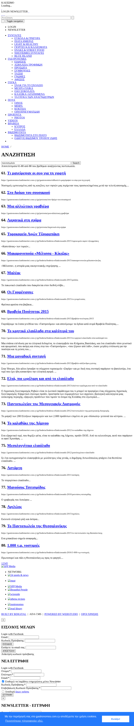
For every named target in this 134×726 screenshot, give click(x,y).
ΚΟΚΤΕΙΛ (20, 108)
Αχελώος (14, 507)
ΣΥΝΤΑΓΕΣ (14, 35)
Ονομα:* (5, 671)
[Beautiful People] (18, 589)
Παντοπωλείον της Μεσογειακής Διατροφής (43, 404)
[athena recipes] (16, 599)
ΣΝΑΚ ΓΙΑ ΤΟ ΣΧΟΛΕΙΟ (28, 85)
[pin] (4, 14)
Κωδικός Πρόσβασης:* (13, 684)
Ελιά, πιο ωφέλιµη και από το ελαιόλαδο (40, 378)
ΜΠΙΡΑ (18, 105)
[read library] (15, 608)
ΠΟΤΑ (11, 100)
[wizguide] (14, 594)
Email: (4, 637)
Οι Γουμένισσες (20, 292)
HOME (5, 146)
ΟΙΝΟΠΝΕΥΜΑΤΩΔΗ (27, 111)
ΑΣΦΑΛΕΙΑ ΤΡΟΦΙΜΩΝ (28, 64)
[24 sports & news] (18, 575)
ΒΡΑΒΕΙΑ (13, 123)
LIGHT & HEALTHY (26, 44)
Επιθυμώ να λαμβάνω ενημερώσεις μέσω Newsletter (33, 681)
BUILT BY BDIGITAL (13, 614)
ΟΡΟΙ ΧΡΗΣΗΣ (89, 614)
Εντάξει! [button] (115, 719)
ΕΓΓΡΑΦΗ (7, 695)
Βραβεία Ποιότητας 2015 (28, 311)
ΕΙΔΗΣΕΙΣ (20, 61)
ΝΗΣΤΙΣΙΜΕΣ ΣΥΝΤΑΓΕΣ (29, 53)
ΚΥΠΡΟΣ (19, 126)
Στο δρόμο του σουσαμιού (28, 192)
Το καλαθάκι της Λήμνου (28, 423)
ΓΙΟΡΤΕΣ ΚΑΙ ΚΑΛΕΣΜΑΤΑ (30, 47)
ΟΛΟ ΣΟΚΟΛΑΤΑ (24, 91)
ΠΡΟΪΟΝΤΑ (14, 114)
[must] (11, 580)
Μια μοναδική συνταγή (26, 356)
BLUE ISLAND (23, 56)
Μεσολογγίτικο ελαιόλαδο (28, 445)
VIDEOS (13, 120)
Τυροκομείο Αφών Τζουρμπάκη (33, 234)
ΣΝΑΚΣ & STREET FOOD (29, 50)
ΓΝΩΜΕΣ (19, 76)
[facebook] (1, 14)
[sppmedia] (8, 566)
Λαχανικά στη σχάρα (24, 220)
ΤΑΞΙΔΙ (18, 73)
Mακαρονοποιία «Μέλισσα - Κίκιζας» (38, 253)
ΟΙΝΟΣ (18, 103)
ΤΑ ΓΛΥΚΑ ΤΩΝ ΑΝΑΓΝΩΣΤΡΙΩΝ (34, 97)
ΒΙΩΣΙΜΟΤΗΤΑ (17, 132)
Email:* (5, 678)
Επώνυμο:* (7, 674)
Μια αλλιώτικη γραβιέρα (28, 206)
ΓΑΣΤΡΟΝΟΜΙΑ (17, 58)
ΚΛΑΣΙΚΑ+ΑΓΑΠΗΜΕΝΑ (29, 94)
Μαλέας (13, 273)
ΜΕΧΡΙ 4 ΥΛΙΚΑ (23, 88)
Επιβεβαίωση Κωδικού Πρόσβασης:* (20, 688)
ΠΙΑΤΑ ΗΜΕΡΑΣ (23, 41)
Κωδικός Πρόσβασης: (12, 640)
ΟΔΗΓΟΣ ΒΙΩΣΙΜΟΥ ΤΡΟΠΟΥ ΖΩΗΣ (35, 138)
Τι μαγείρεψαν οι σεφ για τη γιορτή (36, 173)
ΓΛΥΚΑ (12, 82)
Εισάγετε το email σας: (13, 647)
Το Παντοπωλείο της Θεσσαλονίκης (37, 526)
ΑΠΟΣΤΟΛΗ (8, 651)
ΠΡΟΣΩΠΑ (20, 67)
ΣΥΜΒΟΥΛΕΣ (22, 70)
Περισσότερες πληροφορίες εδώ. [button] (24, 720)
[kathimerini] (15, 586)
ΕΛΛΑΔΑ (19, 129)
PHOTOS (19, 117)
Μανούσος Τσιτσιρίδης (26, 487)
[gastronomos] (16, 604)
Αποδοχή (17, 691)
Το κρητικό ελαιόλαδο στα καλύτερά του (40, 331)
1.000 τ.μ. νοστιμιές (23, 545)
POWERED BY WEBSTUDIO (61, 614)
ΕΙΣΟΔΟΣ (7, 644)
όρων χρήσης (22, 691)
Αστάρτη (14, 468)
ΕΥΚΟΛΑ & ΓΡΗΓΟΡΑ (27, 38)
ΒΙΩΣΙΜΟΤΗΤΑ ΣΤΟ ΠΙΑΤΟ (30, 135)
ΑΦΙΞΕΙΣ (19, 79)
